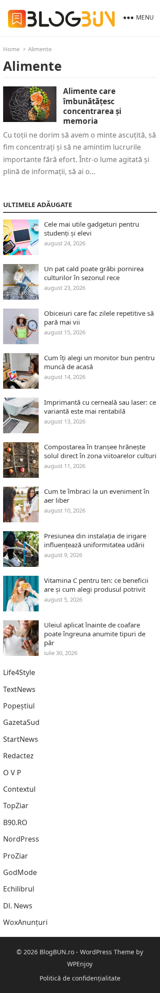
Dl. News (17, 906)
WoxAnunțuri (25, 922)
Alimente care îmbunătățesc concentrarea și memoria (92, 106)
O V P (12, 772)
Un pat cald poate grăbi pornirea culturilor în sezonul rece (94, 273)
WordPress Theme (107, 952)
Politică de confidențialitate (80, 978)
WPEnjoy (79, 964)
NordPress (21, 839)
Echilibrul (18, 889)
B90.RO (15, 822)
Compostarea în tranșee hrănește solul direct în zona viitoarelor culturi (100, 451)
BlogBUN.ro (57, 952)
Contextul (19, 789)
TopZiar (15, 805)
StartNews (20, 739)
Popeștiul (19, 706)
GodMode (20, 872)
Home (11, 49)
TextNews (19, 689)
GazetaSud (21, 722)
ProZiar (15, 856)
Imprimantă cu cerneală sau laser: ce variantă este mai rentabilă (100, 406)
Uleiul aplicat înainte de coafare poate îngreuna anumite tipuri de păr (94, 633)
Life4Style (19, 672)
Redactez (18, 756)
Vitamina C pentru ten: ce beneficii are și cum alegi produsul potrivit (96, 585)
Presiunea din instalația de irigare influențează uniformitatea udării (95, 540)
